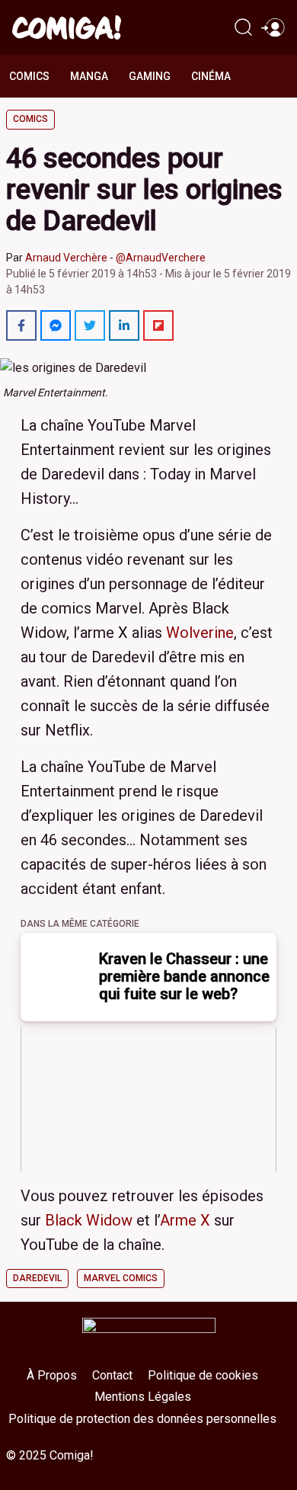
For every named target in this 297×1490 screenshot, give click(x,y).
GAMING (150, 76)
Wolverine (200, 632)
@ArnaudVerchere (161, 258)
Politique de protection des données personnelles (142, 1418)
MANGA (89, 76)
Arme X (185, 1220)
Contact (112, 1375)
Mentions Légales (142, 1396)
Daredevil (37, 1278)
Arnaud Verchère (66, 258)
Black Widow (89, 1220)
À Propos (52, 1375)
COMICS (29, 76)
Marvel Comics (121, 1278)
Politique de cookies (203, 1375)
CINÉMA (211, 76)
